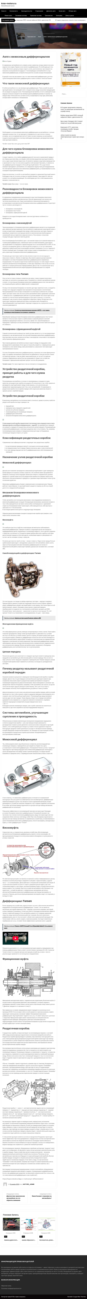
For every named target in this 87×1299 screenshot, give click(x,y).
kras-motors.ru (8, 3)
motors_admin (28, 1184)
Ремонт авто (8, 15)
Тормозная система (35, 15)
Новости (3, 11)
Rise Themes (82, 1297)
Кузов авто (62, 11)
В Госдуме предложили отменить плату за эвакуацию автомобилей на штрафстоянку (61, 20)
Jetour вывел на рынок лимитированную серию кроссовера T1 (72, 137)
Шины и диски (70, 15)
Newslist (70, 1297)
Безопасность (14, 11)
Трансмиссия (49, 15)
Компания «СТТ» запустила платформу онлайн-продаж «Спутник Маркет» (70, 129)
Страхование (39, 11)
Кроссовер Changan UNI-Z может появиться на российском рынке (72, 122)
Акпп (6, 1236)
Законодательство (26, 11)
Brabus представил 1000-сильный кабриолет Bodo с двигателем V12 (72, 116)
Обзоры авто (72, 11)
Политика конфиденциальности (11, 1288)
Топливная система (21, 15)
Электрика (59, 15)
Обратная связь (6, 1286)
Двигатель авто (50, 11)
